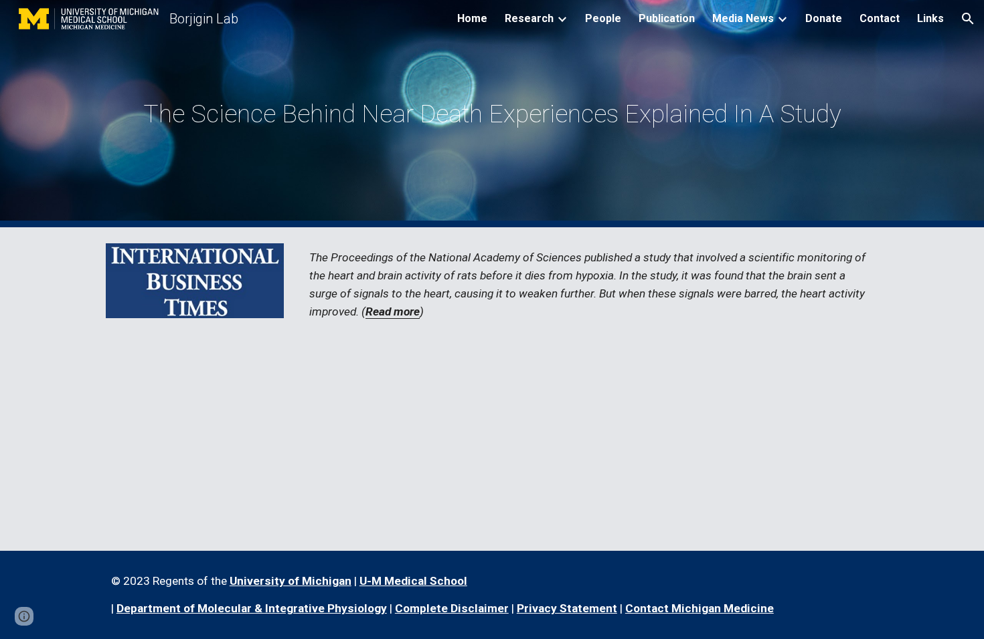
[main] (492, 114)
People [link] (603, 18)
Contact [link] (879, 18)
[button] (968, 19)
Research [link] (529, 18)
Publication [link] (667, 18)
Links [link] (930, 18)
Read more (392, 311)
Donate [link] (823, 18)
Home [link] (472, 18)
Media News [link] (743, 18)
